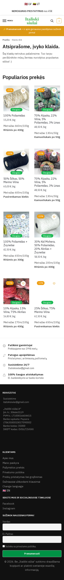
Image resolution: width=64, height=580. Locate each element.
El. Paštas (8, 534)
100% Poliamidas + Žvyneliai (15, 243)
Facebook (8, 503)
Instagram (9, 508)
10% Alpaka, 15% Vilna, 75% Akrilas (14, 310)
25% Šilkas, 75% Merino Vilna (44, 310)
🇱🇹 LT (36, 4)
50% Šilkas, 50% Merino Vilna (13, 180)
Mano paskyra (11, 463)
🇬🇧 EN (6, 490)
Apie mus (8, 458)
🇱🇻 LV (27, 4)
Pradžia (6, 39)
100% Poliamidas (14, 115)
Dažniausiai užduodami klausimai (21, 481)
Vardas (6, 521)
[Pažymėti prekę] (23, 90)
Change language (13, 486)
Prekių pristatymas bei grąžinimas (22, 477)
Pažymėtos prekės (13, 467)
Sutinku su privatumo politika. (20, 546)
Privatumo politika (13, 472)
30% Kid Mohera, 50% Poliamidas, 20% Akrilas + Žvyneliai (44, 247)
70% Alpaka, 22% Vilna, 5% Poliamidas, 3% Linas (47, 119)
